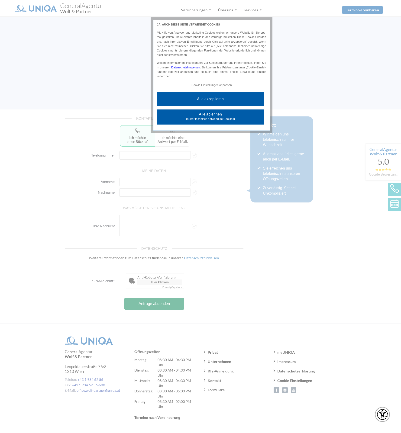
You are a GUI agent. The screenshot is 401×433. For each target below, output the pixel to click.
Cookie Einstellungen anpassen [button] (211, 85)
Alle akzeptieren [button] (210, 99)
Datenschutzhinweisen (185, 67)
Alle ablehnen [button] (210, 116)
